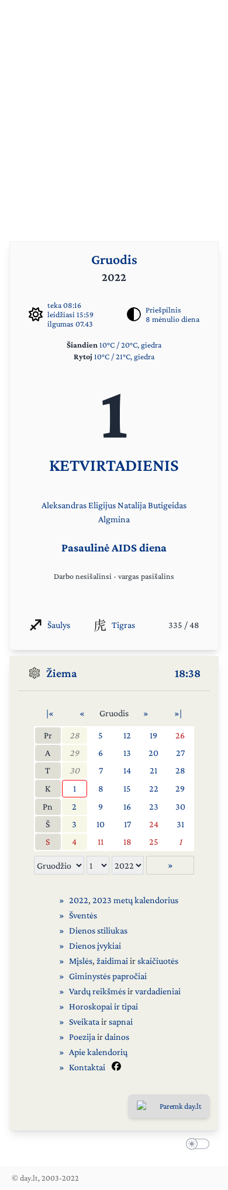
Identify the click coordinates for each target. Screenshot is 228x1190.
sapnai (121, 1021)
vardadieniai (158, 991)
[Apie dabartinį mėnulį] (134, 314)
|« (50, 713)
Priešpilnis (163, 309)
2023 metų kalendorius (135, 900)
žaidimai (112, 961)
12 (127, 735)
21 (153, 770)
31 (180, 824)
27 (180, 753)
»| (178, 713)
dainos (117, 1037)
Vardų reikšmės (97, 991)
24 (153, 824)
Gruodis (114, 259)
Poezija (82, 1037)
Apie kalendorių (98, 1052)
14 (127, 770)
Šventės (83, 915)
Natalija (132, 505)
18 (127, 841)
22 (153, 788)
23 (153, 806)
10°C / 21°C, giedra (124, 356)
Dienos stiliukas (98, 930)
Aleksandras (64, 505)
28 (75, 735)
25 (153, 841)
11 (100, 841)
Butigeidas (167, 505)
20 (153, 753)
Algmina (114, 519)
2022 (78, 900)
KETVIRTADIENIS (114, 464)
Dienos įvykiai (95, 945)
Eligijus (102, 505)
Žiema (61, 673)
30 (75, 770)
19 (153, 735)
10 (100, 824)
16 (127, 806)
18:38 (188, 673)
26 (180, 735)
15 (127, 788)
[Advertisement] (114, 114)
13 (127, 753)
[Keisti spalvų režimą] (195, 1146)
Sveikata (84, 1021)
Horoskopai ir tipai (103, 1006)
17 (127, 824)
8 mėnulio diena (172, 319)
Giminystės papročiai (108, 976)
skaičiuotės (157, 961)
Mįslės (80, 961)
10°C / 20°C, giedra (130, 344)
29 (74, 753)
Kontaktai (87, 1067)
